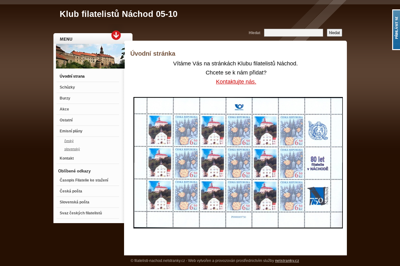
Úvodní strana (72, 76)
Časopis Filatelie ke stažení (84, 180)
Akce (64, 109)
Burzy (65, 98)
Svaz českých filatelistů (81, 213)
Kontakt (67, 158)
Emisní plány (71, 131)
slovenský (72, 149)
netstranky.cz (287, 260)
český (69, 141)
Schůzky (67, 87)
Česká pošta (71, 191)
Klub (119, 14)
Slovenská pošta (74, 202)
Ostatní (66, 120)
